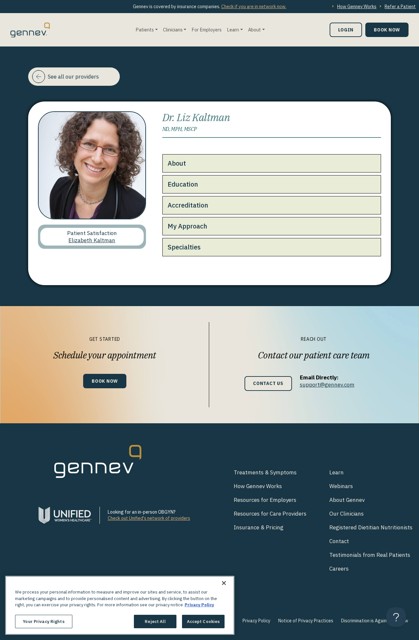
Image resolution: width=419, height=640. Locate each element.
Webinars (341, 486)
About (254, 30)
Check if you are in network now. (253, 6)
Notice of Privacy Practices (305, 621)
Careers (339, 568)
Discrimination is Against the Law (374, 621)
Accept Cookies (203, 621)
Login (346, 30)
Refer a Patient (400, 6)
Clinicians (173, 30)
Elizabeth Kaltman (91, 240)
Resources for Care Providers (270, 513)
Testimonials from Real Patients (369, 554)
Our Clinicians (346, 513)
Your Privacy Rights (43, 621)
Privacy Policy (256, 621)
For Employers (206, 30)
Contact (339, 541)
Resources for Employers (265, 499)
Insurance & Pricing (258, 527)
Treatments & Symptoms (265, 472)
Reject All (155, 621)
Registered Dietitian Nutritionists (370, 527)
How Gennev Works (356, 6)
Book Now (387, 30)
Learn (233, 30)
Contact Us (268, 383)
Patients (145, 30)
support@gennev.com (327, 384)
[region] (119, 605)
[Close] (224, 583)
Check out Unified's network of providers (149, 518)
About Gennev (347, 499)
